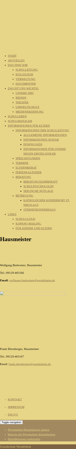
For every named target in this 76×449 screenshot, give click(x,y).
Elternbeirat (26, 167)
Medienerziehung (30, 111)
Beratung (23, 177)
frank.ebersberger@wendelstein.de (30, 364)
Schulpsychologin (38, 186)
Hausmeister (26, 83)
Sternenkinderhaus (39, 209)
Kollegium (24, 74)
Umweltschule (27, 107)
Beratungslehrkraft (40, 181)
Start (12, 55)
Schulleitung (27, 69)
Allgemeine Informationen (45, 135)
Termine (22, 163)
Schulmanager (20, 121)
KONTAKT (15, 399)
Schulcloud (25, 219)
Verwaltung (25, 79)
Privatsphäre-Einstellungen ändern (28, 429)
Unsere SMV (25, 93)
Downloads (32, 144)
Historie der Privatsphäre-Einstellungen (31, 434)
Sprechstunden (28, 158)
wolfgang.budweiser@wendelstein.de (32, 280)
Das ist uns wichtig (23, 88)
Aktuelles (16, 60)
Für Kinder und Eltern (34, 228)
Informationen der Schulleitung (42, 130)
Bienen (21, 97)
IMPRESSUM (16, 407)
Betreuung (24, 195)
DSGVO (13, 414)
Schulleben (17, 116)
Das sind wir (18, 65)
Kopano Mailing (28, 223)
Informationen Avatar (41, 139)
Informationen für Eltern (29, 125)
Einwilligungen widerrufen (24, 439)
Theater (22, 102)
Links (12, 214)
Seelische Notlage (38, 191)
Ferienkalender (29, 172)
